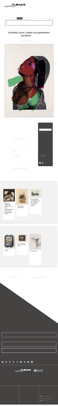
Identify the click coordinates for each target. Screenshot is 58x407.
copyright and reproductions (32, 276)
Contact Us (45, 398)
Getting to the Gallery (48, 394)
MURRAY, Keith (34, 259)
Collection (13, 10)
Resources (25, 18)
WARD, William (21, 251)
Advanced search (48, 18)
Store (3, 394)
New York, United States (19, 168)
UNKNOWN (7, 252)
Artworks (7, 15)
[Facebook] (40, 159)
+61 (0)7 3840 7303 (47, 396)
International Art (17, 138)
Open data (4, 390)
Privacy (26, 405)
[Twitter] (42, 159)
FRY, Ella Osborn (8, 216)
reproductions (8, 276)
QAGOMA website (6, 392)
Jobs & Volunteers (17, 405)
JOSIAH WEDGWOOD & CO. (34, 256)
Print (14, 151)
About (3, 397)
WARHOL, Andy (26, 40)
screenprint (16, 155)
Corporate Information (42, 405)
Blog (3, 395)
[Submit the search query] (6, 23)
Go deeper (20, 15)
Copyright (32, 405)
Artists (14, 15)
